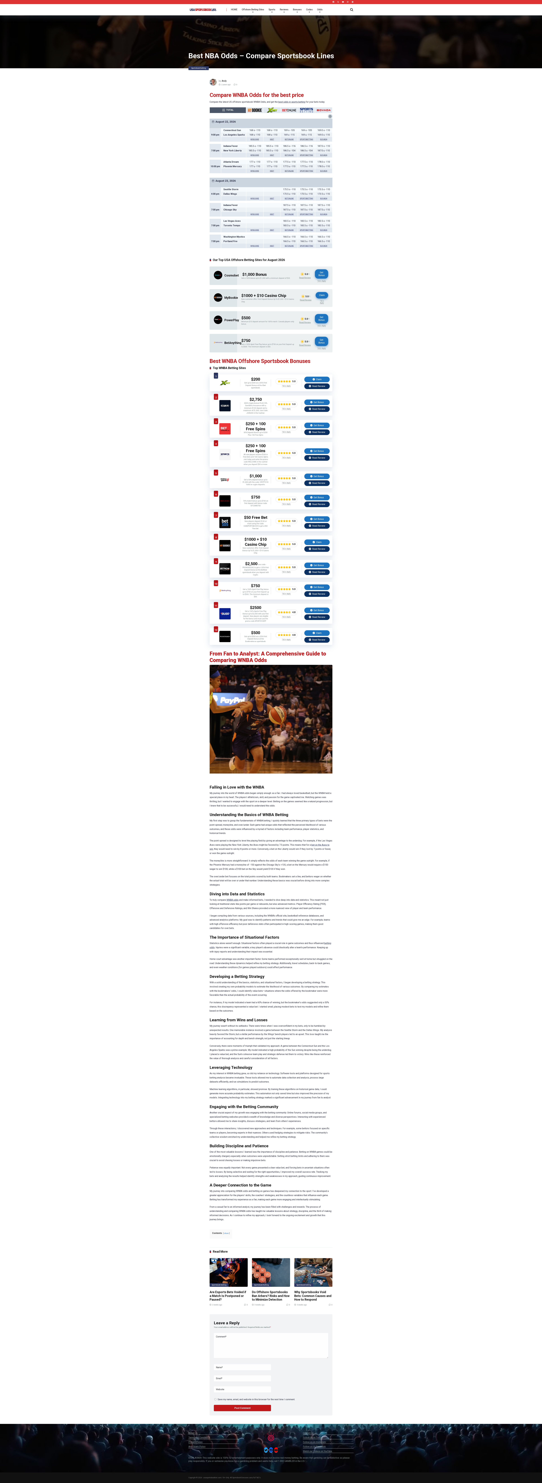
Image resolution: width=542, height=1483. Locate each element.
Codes (309, 9)
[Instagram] (348, 2)
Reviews (284, 9)
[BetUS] (225, 410)
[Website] (352, 2)
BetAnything (232, 343)
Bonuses (297, 9)
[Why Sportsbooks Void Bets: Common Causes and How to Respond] (313, 1272)
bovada (323, 139)
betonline (289, 139)
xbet (272, 139)
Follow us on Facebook (314, 1446)
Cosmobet (231, 275)
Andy (224, 81)
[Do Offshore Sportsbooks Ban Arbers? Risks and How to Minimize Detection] (271, 1272)
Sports (272, 9)
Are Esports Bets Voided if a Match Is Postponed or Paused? (228, 1295)
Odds (320, 9)
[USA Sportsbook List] (203, 9)
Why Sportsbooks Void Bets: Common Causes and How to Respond (312, 1295)
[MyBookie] (218, 301)
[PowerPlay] (218, 323)
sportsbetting (306, 139)
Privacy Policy (195, 1442)
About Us (192, 1433)
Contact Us (308, 1433)
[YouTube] (343, 2)
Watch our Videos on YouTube (317, 1451)
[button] (228, 110)
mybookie (255, 139)
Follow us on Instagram (314, 1442)
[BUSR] (225, 618)
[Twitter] (338, 2)
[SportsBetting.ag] (225, 459)
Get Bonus (321, 274)
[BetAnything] (218, 346)
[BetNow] (225, 573)
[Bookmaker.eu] (225, 641)
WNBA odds (233, 900)
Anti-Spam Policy (197, 1446)
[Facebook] (333, 2)
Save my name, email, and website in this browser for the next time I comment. (256, 1399)
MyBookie (231, 297)
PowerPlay (231, 320)
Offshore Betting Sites (253, 9)
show (226, 1233)
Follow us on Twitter (313, 1437)
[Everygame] (225, 484)
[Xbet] (225, 387)
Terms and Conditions (199, 1437)
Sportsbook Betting (198, 68)
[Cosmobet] (218, 278)
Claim (322, 295)
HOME (234, 9)
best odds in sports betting (291, 102)
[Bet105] (225, 527)
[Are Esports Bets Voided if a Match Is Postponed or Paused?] (229, 1272)
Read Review (305, 278)
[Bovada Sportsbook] (225, 505)
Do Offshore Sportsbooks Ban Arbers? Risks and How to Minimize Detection (270, 1295)
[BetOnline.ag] (225, 433)
